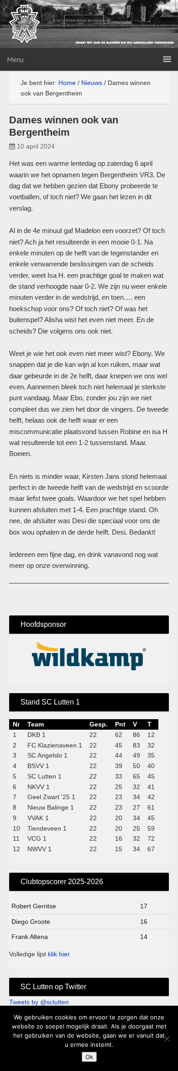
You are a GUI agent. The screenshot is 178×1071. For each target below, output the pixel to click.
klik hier (59, 954)
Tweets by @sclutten (39, 1002)
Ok (89, 1056)
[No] (166, 1038)
